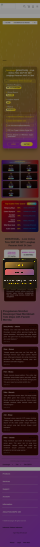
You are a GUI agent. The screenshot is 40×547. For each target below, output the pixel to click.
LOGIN (19, 265)
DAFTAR (19, 272)
